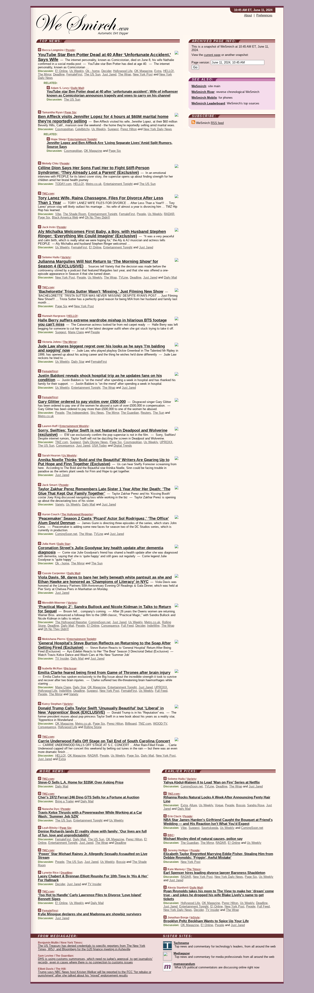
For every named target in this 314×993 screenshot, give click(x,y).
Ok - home (93, 71)
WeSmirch (198, 86)
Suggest (113, 129)
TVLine (123, 277)
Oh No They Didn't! (97, 217)
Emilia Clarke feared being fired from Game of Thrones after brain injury (104, 672)
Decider (106, 71)
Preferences (264, 15)
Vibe (58, 214)
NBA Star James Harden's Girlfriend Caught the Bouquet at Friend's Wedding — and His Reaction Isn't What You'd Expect (218, 822)
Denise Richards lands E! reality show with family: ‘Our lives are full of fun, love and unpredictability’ (92, 833)
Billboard (131, 723)
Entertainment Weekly (74, 426)
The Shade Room (74, 214)
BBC (171, 835)
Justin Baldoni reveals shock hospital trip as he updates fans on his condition (100, 377)
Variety (66, 257)
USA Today (99, 445)
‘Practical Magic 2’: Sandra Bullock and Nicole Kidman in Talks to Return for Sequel (104, 609)
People (70, 50)
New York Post (143, 74)
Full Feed (127, 625)
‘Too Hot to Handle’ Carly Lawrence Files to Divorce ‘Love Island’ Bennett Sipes (90, 897)
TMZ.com (48, 193)
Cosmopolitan (64, 129)
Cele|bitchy (82, 129)
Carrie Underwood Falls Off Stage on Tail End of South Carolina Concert (104, 741)
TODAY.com (63, 184)
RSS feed (217, 123)
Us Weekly (76, 71)
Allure (193, 805)
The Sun (158, 412)
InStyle (195, 917)
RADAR (169, 214)
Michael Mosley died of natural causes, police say (203, 839)
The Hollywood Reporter (77, 514)
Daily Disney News (95, 442)
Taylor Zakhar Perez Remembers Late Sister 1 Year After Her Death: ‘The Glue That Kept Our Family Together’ (104, 491)
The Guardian (130, 412)
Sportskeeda (209, 827)
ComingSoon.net (66, 534)
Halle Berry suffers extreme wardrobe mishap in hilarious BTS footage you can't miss (102, 322)
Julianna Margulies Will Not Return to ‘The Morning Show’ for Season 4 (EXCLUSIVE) (98, 263)
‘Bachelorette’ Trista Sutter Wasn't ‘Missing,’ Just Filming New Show (100, 291)
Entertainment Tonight (82, 139)
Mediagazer (182, 953)
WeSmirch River (202, 92)
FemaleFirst (74, 74)
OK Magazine (143, 71)
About (248, 15)
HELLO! (168, 71)
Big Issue (70, 668)
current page (212, 55)
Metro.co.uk (94, 184)
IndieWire (153, 625)
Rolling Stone (93, 727)
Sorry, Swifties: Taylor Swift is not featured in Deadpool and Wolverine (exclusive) (102, 432)
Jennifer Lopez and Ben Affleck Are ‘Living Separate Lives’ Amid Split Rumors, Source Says (109, 145)
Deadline (59, 74)
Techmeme (181, 943)
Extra (157, 71)
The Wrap (124, 74)
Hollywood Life (122, 71)
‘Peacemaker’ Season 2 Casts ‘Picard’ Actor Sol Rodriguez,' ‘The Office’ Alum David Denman (103, 520)
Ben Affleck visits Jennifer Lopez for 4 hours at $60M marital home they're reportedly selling (103, 118)
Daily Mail (77, 88)
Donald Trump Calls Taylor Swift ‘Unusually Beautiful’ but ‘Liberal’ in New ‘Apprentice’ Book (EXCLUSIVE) (101, 710)
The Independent (77, 412)
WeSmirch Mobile (204, 97)
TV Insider (62, 658)
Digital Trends (123, 445)
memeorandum (184, 964)
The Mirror (44, 74)
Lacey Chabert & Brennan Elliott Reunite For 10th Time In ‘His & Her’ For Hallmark (93, 878)
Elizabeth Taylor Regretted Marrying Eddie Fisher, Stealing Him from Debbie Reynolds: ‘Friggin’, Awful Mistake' (218, 856)
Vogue (219, 805)
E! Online (61, 71)
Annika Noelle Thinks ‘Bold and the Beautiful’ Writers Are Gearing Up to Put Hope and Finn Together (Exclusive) (103, 462)
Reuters (146, 412)
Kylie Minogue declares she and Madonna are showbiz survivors (89, 914)
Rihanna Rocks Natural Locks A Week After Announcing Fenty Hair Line (216, 799)
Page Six (70, 112)
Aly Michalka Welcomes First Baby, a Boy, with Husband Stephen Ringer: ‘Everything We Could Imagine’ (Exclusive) (102, 233)
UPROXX (166, 442)
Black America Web (65, 217)
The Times (193, 869)
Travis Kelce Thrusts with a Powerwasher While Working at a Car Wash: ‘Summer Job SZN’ (90, 814)
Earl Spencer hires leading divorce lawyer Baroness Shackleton (214, 873)
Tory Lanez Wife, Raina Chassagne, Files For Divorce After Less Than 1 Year (100, 200)
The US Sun (92, 74)
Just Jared (109, 74)
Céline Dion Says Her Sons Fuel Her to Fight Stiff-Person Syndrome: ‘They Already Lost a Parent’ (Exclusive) (93, 170)
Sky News (97, 412)
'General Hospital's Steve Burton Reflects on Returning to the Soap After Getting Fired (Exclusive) (104, 645)
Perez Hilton (128, 129)
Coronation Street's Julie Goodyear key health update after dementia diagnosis (100, 550)
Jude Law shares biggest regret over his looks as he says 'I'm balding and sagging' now (101, 348)
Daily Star (77, 361)
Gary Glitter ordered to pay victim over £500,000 (82, 401)
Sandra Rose (255, 805)
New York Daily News (157, 129)
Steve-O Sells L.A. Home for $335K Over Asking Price (80, 782)
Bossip (121, 862)
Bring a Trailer (64, 801)
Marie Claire (76, 332)
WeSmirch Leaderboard (208, 103)
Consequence (65, 445)
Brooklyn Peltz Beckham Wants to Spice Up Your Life (206, 921)
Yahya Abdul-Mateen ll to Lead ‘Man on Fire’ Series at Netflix (211, 782)
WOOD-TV (160, 723)
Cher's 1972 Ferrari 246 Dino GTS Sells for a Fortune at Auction (88, 797)
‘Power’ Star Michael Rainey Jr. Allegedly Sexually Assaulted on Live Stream (92, 856)
